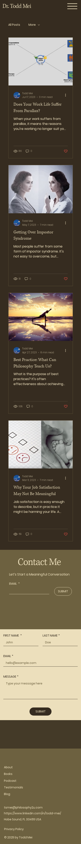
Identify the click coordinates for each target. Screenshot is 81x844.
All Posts (14, 25)
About (8, 767)
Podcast (10, 781)
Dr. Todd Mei (16, 6)
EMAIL (14, 583)
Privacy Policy (14, 829)
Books (8, 774)
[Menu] (72, 6)
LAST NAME (51, 635)
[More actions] (67, 95)
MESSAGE (10, 676)
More (32, 25)
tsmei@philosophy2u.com (23, 807)
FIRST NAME (12, 635)
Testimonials (13, 787)
